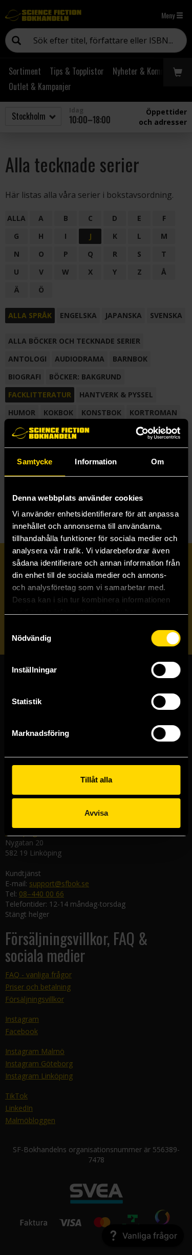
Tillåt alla (96, 779)
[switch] (165, 670)
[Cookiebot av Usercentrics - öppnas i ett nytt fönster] (136, 433)
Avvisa (96, 813)
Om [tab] (157, 461)
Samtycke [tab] (34, 461)
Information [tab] (96, 461)
